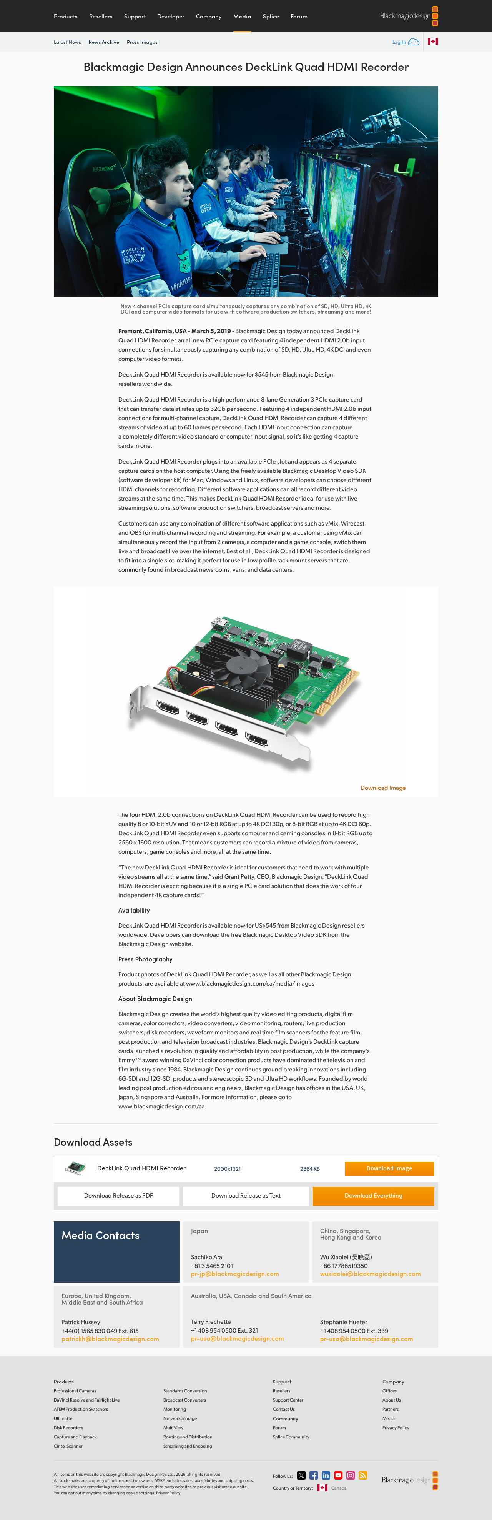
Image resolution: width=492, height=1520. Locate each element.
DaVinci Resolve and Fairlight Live (87, 1400)
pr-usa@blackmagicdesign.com (237, 1338)
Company (209, 16)
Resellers (101, 16)
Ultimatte (63, 1418)
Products (66, 16)
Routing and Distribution (188, 1437)
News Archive (104, 41)
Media (242, 16)
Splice (271, 16)
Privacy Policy (395, 1427)
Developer (170, 16)
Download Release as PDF (118, 1195)
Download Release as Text (246, 1195)
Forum (299, 16)
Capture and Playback (75, 1437)
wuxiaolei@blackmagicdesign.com (370, 1274)
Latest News (67, 41)
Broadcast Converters (184, 1400)
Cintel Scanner (68, 1446)
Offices (389, 1390)
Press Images (142, 41)
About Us (391, 1400)
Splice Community (291, 1437)
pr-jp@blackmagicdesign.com (235, 1274)
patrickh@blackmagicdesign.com (110, 1339)
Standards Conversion (185, 1390)
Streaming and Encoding (187, 1446)
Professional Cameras (75, 1390)
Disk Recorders (68, 1427)
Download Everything (373, 1195)
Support (135, 16)
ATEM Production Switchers (81, 1409)
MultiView (173, 1427)
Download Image (383, 787)
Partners (390, 1409)
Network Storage (180, 1418)
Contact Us (284, 1409)
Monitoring (174, 1409)
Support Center (288, 1400)
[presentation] (64, 191)
